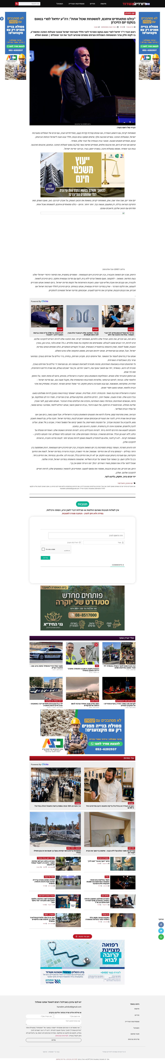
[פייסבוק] (161, 924)
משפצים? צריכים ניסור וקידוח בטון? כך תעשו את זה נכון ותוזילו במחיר (57, 852)
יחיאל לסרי (121, 483)
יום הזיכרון (129, 483)
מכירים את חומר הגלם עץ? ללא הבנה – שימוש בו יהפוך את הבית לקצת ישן (110, 852)
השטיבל (59, 3)
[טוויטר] (161, 931)
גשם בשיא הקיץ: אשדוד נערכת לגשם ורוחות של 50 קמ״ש (85, 704)
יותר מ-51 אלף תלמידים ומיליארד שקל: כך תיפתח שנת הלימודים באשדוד (42, 919)
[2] (82, 984)
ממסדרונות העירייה (76, 3)
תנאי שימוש (135, 1034)
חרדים (92, 3)
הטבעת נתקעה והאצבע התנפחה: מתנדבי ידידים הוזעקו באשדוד (83, 669)
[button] (2, 18)
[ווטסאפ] (161, 937)
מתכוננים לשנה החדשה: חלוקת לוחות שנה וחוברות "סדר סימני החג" (43, 900)
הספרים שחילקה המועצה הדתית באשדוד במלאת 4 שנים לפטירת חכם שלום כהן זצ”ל (97, 900)
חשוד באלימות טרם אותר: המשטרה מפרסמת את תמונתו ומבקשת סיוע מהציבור (98, 882)
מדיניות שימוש (60, 1059)
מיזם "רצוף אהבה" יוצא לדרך (98, 861)
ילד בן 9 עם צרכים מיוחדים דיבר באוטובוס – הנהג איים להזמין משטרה (46, 704)
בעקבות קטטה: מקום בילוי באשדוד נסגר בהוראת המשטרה (97, 918)
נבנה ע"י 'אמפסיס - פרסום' (51, 1052)
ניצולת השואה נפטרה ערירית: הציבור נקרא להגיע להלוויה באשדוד (44, 882)
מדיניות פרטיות (133, 1039)
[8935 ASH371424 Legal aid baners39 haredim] (82, 196)
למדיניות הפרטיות (61, 1036)
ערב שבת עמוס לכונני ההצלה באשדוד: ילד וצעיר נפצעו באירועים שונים (119, 667)
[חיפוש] (17, 3)
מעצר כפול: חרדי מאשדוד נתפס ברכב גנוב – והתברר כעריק (46, 667)
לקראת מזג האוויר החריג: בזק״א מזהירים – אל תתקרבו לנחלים (119, 704)
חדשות (103, 3)
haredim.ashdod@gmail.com (69, 1007)
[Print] (149, 79)
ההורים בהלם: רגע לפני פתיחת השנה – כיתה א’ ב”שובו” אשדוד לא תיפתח (43, 863)
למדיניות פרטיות (72, 1059)
